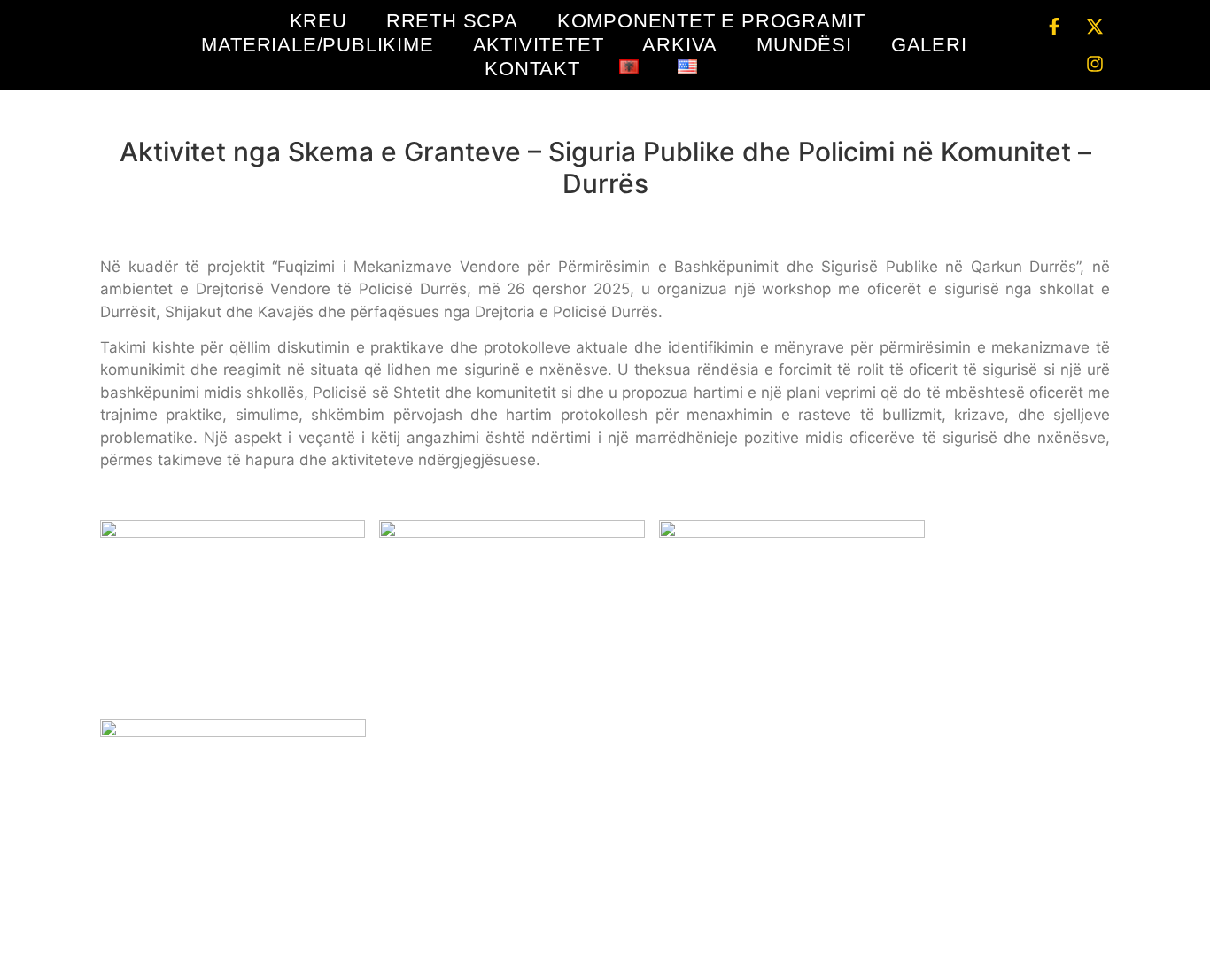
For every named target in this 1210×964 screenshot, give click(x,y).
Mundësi (804, 45)
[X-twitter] (1095, 26)
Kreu (318, 21)
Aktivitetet (538, 45)
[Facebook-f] (1054, 26)
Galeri (929, 45)
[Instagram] (1095, 64)
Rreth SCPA (452, 21)
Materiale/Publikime (317, 45)
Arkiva (679, 45)
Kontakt (532, 69)
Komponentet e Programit (711, 21)
